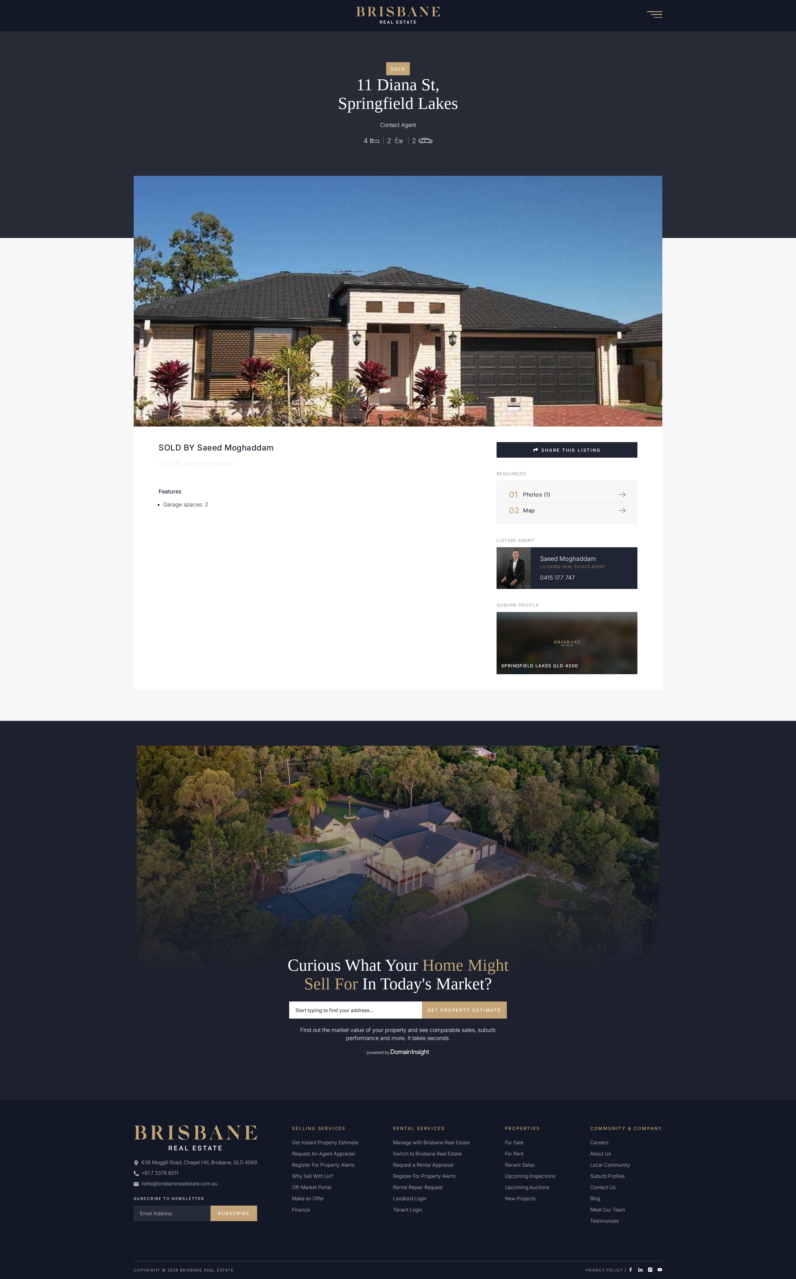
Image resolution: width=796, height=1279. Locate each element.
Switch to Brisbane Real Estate (427, 1154)
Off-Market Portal (311, 1187)
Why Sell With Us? (312, 1176)
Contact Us (603, 1187)
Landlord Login (410, 1198)
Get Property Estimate (464, 1010)
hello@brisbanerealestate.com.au (179, 1183)
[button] (654, 15)
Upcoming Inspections (530, 1176)
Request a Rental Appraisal (423, 1165)
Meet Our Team (607, 1210)
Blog (595, 1198)
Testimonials (604, 1221)
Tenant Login (407, 1210)
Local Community (610, 1165)
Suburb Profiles (607, 1176)
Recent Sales (520, 1165)
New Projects (520, 1198)
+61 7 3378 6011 (159, 1173)
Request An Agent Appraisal (323, 1154)
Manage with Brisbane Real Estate (431, 1142)
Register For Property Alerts (323, 1165)
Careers (599, 1142)
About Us (600, 1154)
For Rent (514, 1154)
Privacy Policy (604, 1270)
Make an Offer (308, 1198)
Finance (301, 1210)
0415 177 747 (557, 577)
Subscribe (234, 1213)
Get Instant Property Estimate (325, 1142)
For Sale (514, 1142)
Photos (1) (536, 494)
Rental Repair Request (418, 1187)
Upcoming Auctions (527, 1187)
